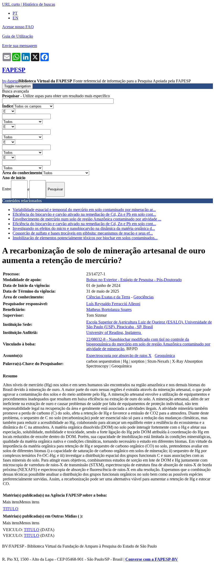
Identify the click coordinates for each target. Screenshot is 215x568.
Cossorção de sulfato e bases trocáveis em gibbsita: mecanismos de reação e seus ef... (83, 233)
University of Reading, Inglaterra (114, 332)
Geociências (143, 297)
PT (15, 13)
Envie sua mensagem (19, 45)
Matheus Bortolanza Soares (109, 309)
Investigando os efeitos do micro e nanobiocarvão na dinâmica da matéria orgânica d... (84, 228)
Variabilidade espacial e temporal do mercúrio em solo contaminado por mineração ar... (84, 209)
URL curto (11, 4)
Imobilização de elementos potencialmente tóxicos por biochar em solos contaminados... (85, 238)
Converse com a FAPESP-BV (151, 559)
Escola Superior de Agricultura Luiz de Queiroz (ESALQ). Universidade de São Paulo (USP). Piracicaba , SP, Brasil (149, 324)
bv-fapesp (10, 81)
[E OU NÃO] (8, 111)
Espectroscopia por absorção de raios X (119, 355)
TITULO (10, 509)
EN (15, 18)
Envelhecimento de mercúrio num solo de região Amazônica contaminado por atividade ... (87, 219)
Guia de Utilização (17, 36)
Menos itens (29, 502)
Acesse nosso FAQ (18, 27)
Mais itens (11, 502)
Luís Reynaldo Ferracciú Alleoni (113, 304)
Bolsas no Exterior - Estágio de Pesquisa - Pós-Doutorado (134, 279)
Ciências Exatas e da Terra (108, 297)
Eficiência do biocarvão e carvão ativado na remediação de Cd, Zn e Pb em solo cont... (84, 214)
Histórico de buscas (39, 4)
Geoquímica (165, 355)
